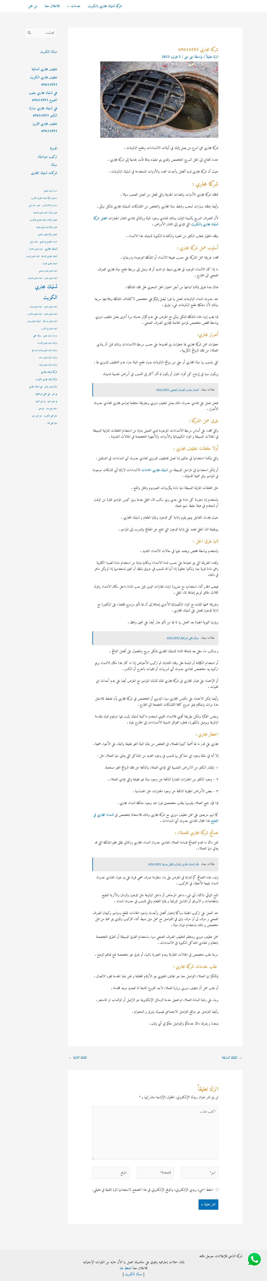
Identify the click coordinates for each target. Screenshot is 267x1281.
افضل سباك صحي (34, 205)
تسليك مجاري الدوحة (33, 256)
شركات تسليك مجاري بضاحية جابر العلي (44, 350)
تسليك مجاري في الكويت (49, 328)
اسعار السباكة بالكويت (49, 205)
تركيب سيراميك (47, 157)
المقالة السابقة (232, 1058)
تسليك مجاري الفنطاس (35, 278)
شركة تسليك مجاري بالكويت (105, 6)
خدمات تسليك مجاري (50, 336)
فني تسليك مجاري (35, 387)
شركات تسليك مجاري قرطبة (48, 365)
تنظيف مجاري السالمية (44, 69)
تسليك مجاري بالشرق (50, 314)
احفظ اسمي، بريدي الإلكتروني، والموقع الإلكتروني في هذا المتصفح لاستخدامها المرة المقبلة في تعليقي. (152, 1190)
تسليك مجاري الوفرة (36, 307)
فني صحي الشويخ (41, 401)
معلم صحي (41, 408)
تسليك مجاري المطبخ (50, 307)
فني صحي (54, 394)
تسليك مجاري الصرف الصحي (48, 271)
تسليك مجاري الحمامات (154, 470)
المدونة (53, 148)
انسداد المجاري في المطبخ (48, 242)
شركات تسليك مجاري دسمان (48, 357)
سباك (54, 165)
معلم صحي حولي (37, 416)
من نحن (32, 6)
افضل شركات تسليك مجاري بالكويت (43, 220)
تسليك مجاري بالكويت (34, 314)
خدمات (75, 6)
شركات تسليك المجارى (44, 173)
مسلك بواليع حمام (51, 408)
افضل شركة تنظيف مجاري (47, 235)
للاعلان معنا (52, 6)
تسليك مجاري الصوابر (50, 278)
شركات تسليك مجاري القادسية (47, 343)
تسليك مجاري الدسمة (49, 256)
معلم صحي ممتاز (52, 423)
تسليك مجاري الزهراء (49, 264)
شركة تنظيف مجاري (50, 387)
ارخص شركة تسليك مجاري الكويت (44, 198)
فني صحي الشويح (52, 401)
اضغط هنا (126, 1268)
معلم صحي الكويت (50, 416)
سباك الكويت (48, 52)
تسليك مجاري (51, 249)
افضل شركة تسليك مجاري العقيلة (47, 227)
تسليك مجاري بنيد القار (50, 321)
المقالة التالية (77, 1058)
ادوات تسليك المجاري (50, 191)
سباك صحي (37, 336)
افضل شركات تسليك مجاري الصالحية (45, 213)
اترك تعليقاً (212, 57)
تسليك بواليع (34, 242)
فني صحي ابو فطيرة (42, 394)
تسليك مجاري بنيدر (34, 321)
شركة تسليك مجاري (49, 372)
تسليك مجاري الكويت (46, 292)
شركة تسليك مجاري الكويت (46, 379)
